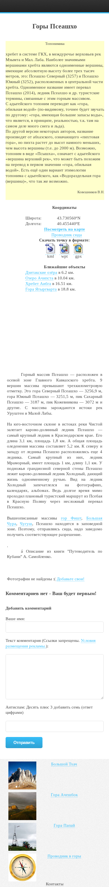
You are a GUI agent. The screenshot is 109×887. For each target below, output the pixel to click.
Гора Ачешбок (64, 794)
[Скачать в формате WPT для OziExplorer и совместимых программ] (64, 252)
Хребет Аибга (38, 283)
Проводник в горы (64, 856)
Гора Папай (64, 825)
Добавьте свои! (70, 579)
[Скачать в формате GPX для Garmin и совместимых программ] (78, 252)
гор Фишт (71, 518)
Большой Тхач (64, 764)
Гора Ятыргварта (41, 289)
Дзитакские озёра (41, 272)
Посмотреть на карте (64, 229)
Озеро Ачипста (39, 278)
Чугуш (26, 523)
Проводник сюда (66, 235)
